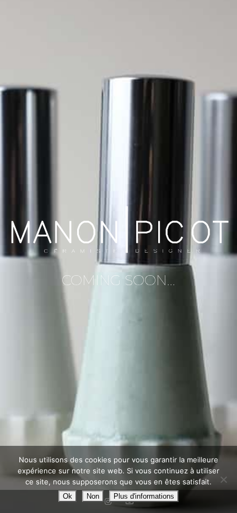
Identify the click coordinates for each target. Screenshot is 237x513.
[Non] (223, 479)
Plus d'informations (144, 496)
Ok (67, 496)
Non (93, 496)
